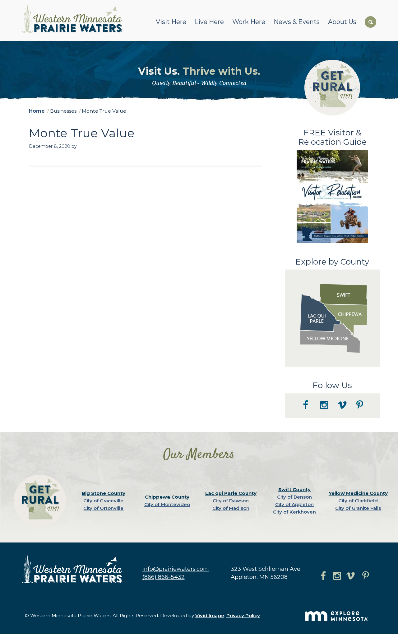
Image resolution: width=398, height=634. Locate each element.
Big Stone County (103, 493)
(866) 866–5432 (163, 577)
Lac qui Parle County (231, 493)
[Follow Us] (332, 416)
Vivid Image (209, 615)
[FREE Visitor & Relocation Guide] (332, 241)
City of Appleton (294, 504)
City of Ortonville (103, 508)
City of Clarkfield (358, 501)
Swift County (294, 489)
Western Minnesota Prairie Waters (73, 18)
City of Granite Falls (358, 508)
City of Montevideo (167, 504)
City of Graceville (103, 501)
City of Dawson (231, 501)
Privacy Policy (243, 615)
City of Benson (294, 497)
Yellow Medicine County (358, 493)
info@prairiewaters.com (175, 569)
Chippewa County (167, 497)
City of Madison (230, 508)
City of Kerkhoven (294, 512)
